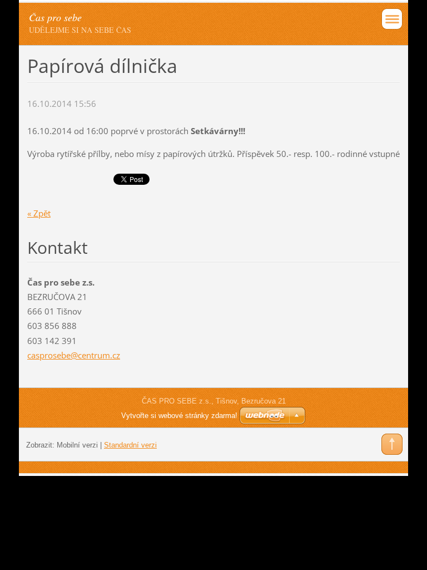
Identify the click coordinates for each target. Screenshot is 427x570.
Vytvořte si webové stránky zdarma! (179, 415)
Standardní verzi (130, 445)
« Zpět (39, 213)
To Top (392, 444)
